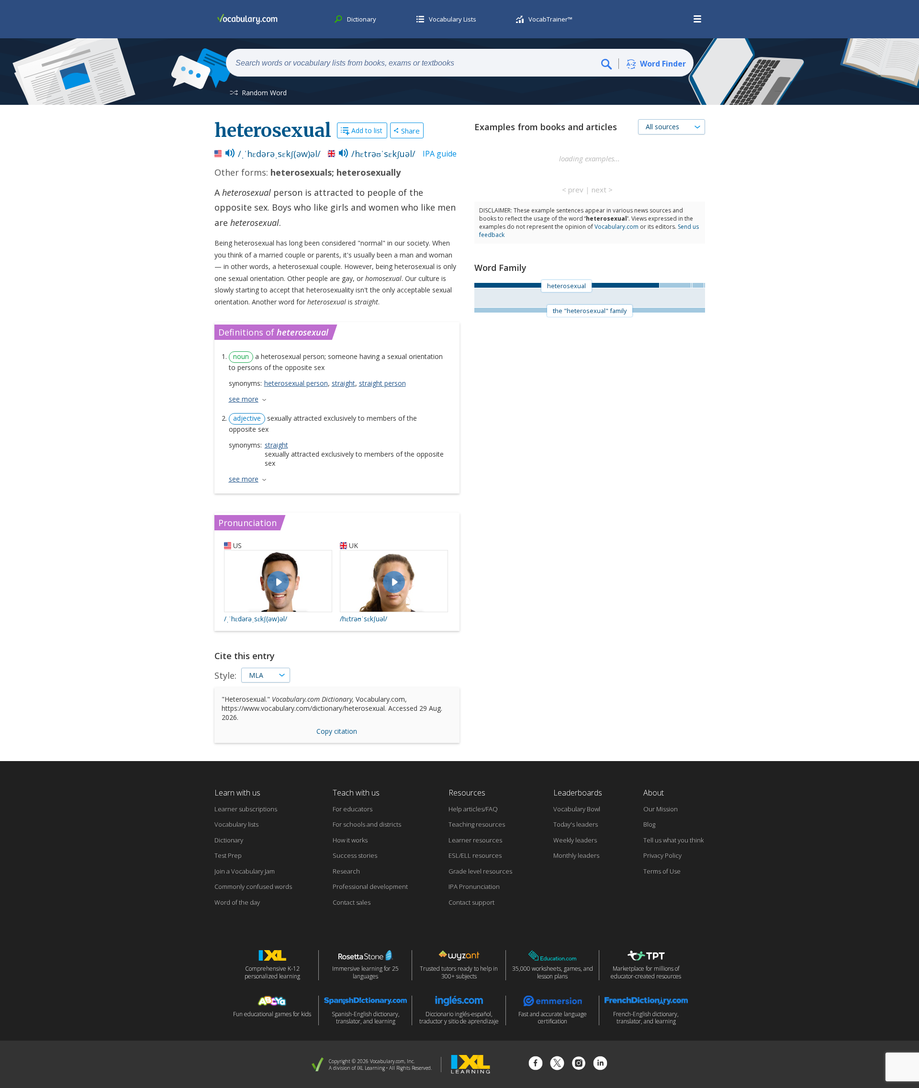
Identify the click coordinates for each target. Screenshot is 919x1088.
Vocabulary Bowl (576, 809)
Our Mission (660, 809)
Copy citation (336, 731)
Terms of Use (662, 871)
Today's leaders (575, 824)
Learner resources (475, 840)
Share (410, 130)
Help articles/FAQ (473, 809)
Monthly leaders (576, 855)
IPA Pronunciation (474, 886)
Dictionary (228, 840)
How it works (350, 840)
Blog (649, 824)
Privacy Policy (662, 855)
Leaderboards (577, 792)
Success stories (355, 855)
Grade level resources (480, 871)
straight (343, 383)
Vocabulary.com (616, 227)
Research (346, 871)
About (653, 792)
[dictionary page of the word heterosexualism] (704, 285)
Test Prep (228, 855)
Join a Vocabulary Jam (244, 871)
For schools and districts (367, 824)
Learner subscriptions (245, 809)
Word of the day (237, 902)
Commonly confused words (253, 886)
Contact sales (351, 902)
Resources (466, 792)
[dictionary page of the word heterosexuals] (675, 285)
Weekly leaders (575, 840)
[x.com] (557, 1064)
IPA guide (440, 153)
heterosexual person (296, 383)
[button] (697, 19)
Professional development (370, 886)
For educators (352, 809)
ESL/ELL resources (475, 855)
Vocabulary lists (236, 824)
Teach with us (356, 792)
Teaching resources (476, 824)
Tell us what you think (673, 840)
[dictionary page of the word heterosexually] (692, 285)
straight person (382, 383)
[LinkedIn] (600, 1064)
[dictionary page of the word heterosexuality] (698, 285)
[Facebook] (535, 1064)
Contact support (471, 902)
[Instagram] (579, 1064)
